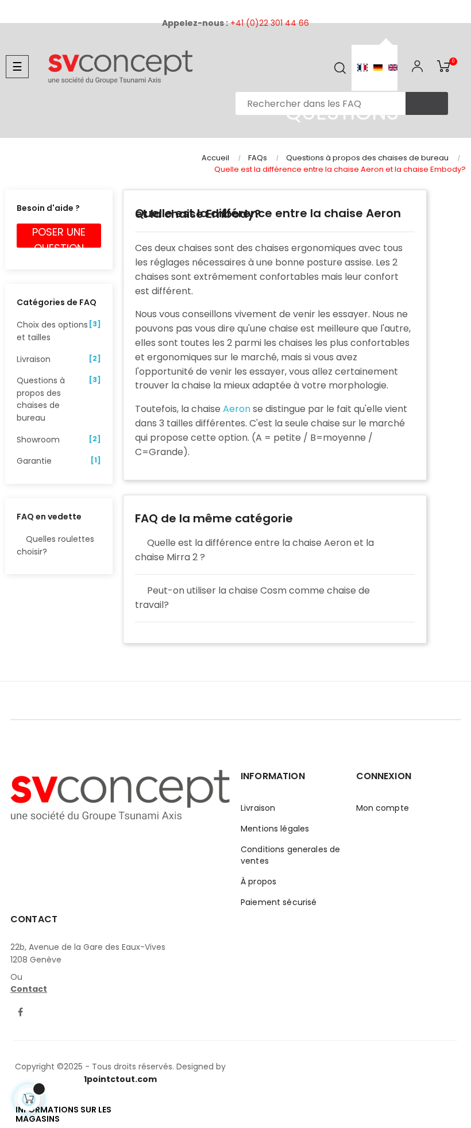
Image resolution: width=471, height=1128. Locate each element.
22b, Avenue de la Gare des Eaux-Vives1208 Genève (87, 953)
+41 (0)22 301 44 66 (269, 23)
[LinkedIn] (42, 1005)
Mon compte (382, 808)
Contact (28, 989)
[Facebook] (20, 1013)
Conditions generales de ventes (290, 855)
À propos (258, 881)
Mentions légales (275, 828)
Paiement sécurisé (278, 902)
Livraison (258, 808)
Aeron (236, 408)
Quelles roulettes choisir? (55, 545)
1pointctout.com (120, 1079)
